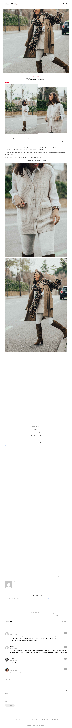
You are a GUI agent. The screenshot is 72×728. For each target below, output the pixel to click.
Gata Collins (13, 658)
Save (7, 82)
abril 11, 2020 (11, 576)
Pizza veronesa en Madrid (60, 623)
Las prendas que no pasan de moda (14, 623)
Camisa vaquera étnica (36, 612)
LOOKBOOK (36, 76)
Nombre (7, 693)
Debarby (12, 646)
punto (37, 432)
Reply (65, 646)
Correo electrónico (7, 697)
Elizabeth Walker (14, 668)
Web (6, 701)
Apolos (12, 633)
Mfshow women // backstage (14, 598)
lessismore (20, 576)
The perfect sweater (57, 613)
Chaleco (33, 432)
